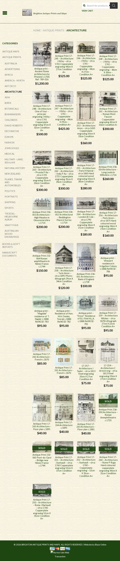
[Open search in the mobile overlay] (100, 5)
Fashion (9, 142)
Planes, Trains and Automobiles (13, 182)
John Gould (12, 148)
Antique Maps (10, 51)
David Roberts (13, 125)
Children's (11, 120)
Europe (9, 137)
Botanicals (12, 108)
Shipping (10, 202)
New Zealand (12, 173)
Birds (8, 103)
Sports (9, 208)
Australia (11, 63)
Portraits (11, 196)
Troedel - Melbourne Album (11, 216)
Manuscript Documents (9, 254)
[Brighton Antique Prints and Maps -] (44, 11)
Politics (10, 191)
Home (37, 30)
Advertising (12, 69)
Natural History (15, 168)
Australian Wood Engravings (12, 233)
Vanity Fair (11, 225)
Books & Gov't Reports (11, 245)
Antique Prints (53, 30)
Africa (9, 74)
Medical (10, 153)
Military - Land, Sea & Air (14, 161)
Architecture (13, 91)
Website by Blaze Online (95, 544)
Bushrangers (13, 114)
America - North (15, 80)
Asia (7, 97)
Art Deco (10, 86)
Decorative (12, 131)
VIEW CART (87, 11)
